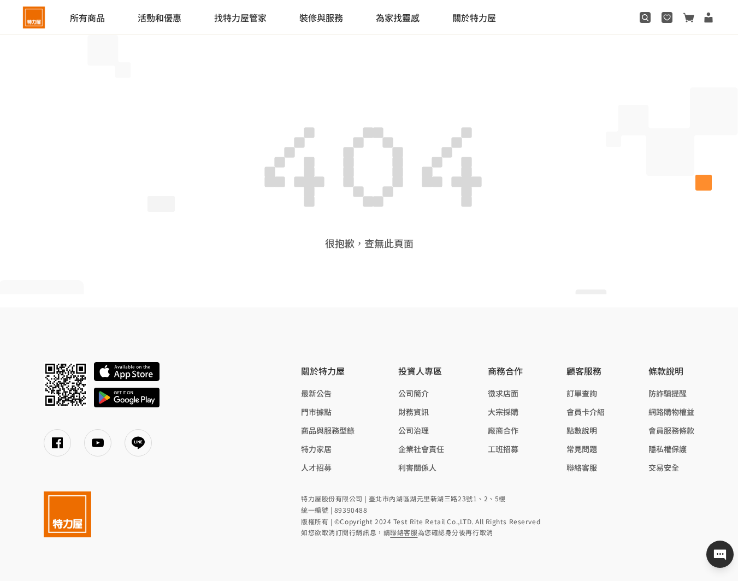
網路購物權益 (671, 411)
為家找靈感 (398, 17)
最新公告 (316, 393)
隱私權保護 (667, 448)
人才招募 (316, 467)
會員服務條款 (671, 430)
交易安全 (663, 467)
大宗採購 (503, 411)
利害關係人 (417, 467)
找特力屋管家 (240, 17)
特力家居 (316, 448)
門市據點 (316, 411)
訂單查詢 (581, 393)
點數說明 (581, 430)
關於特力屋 (474, 17)
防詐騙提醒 (667, 393)
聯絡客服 (581, 467)
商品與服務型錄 (328, 430)
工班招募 (503, 448)
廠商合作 (503, 430)
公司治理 (413, 430)
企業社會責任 (421, 448)
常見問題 (581, 448)
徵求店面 (503, 393)
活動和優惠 (159, 17)
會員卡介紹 (585, 411)
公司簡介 (413, 393)
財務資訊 (413, 411)
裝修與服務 (321, 17)
